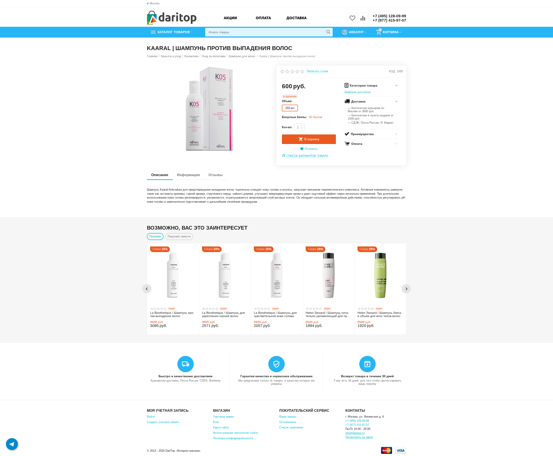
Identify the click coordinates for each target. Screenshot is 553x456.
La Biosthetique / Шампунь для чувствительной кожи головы (275, 314)
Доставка (296, 18)
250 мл (289, 108)
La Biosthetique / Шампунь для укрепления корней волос (223, 314)
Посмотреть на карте (359, 437)
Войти (151, 416)
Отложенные (287, 422)
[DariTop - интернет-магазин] (172, 17)
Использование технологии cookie (235, 432)
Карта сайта (221, 427)
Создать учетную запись (163, 422)
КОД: (392, 71)
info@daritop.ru (354, 433)
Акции (230, 18)
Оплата (263, 18)
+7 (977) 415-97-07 (389, 20)
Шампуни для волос (358, 92)
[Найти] (328, 32)
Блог (216, 422)
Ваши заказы (287, 416)
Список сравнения (291, 427)
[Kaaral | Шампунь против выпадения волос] (209, 109)
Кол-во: (287, 127)
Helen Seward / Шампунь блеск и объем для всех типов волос (379, 314)
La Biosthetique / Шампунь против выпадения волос (172, 314)
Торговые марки (223, 416)
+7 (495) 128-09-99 (389, 16)
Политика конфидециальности (233, 438)
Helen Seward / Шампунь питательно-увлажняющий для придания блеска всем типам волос (328, 314)
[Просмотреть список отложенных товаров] (352, 20)
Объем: (287, 101)
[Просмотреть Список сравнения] (362, 20)
